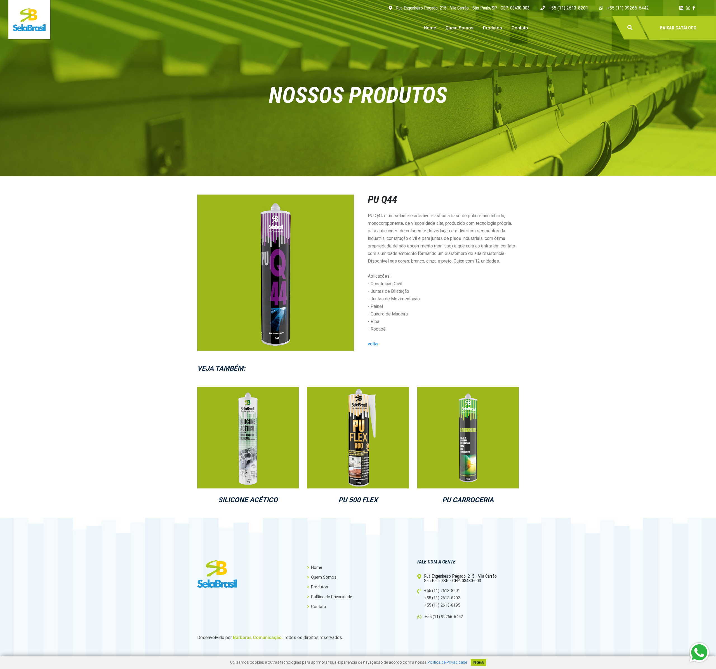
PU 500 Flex (358, 500)
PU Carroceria (468, 500)
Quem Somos (460, 28)
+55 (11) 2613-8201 (568, 8)
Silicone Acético (248, 500)
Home (430, 28)
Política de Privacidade (331, 596)
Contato (520, 28)
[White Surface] (248, 407)
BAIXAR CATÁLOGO (678, 28)
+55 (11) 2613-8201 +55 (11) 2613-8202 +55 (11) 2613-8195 (442, 598)
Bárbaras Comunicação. (258, 637)
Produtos (492, 28)
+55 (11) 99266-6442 (628, 8)
